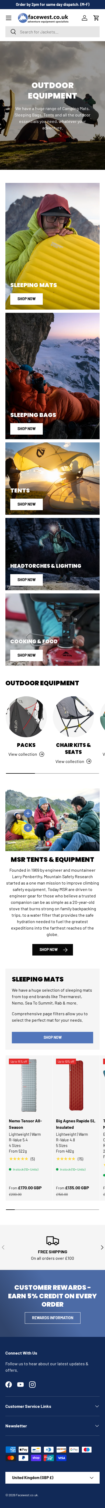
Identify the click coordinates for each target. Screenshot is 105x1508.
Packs (26, 745)
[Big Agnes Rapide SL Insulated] (76, 1085)
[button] (96, 18)
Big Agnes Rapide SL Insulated (75, 1124)
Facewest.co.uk (27, 1495)
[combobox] (52, 31)
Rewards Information (52, 1317)
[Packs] (26, 716)
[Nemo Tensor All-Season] (29, 1085)
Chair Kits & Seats (73, 749)
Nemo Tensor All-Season (25, 1124)
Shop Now (27, 298)
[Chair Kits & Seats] (73, 716)
